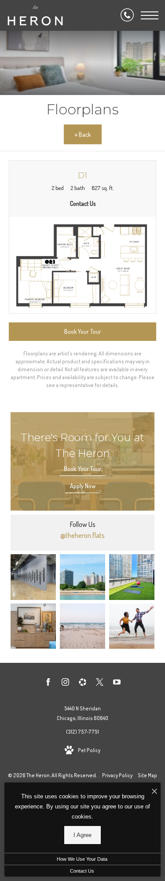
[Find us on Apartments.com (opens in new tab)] (82, 683)
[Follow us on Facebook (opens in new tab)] (48, 683)
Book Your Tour (82, 468)
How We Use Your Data (82, 859)
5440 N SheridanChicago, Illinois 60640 (82, 713)
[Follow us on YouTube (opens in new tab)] (117, 683)
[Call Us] (127, 15)
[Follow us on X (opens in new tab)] (100, 683)
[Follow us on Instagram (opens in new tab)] (65, 683)
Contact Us (82, 871)
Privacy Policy (117, 775)
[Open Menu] (149, 15)
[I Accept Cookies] (154, 791)
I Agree (82, 835)
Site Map (147, 775)
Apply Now (82, 486)
